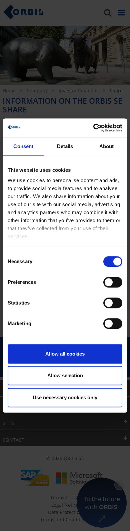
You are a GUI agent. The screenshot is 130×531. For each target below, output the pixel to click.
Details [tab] (65, 146)
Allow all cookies (65, 354)
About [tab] (106, 146)
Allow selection (65, 375)
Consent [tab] (23, 146)
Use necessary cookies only (65, 397)
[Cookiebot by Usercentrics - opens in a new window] (93, 127)
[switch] (112, 282)
